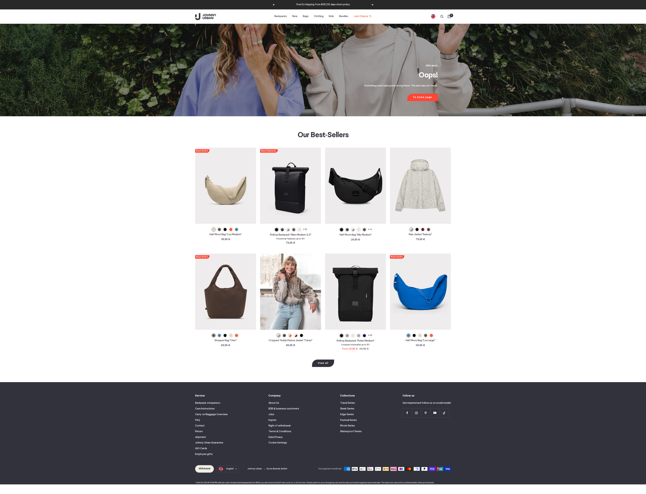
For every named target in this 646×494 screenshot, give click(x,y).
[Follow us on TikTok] (444, 413)
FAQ (197, 420)
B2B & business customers (283, 408)
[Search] (441, 16)
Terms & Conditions (279, 431)
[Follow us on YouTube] (435, 413)
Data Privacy (275, 437)
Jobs (271, 414)
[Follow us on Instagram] (416, 413)
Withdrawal (204, 468)
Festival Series (348, 420)
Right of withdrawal (279, 425)
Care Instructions (205, 408)
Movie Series (347, 425)
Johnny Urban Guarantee (209, 442)
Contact (200, 425)
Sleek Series (347, 408)
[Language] (433, 16)
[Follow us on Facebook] (407, 413)
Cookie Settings (277, 442)
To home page (422, 97)
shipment (200, 437)
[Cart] (449, 16)
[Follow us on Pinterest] (425, 413)
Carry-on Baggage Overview (211, 414)
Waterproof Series (351, 431)
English (230, 469)
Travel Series (347, 403)
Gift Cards (201, 448)
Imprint (272, 420)
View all (323, 363)
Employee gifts (204, 454)
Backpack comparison (207, 403)
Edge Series (347, 414)
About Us (273, 403)
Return (199, 431)
